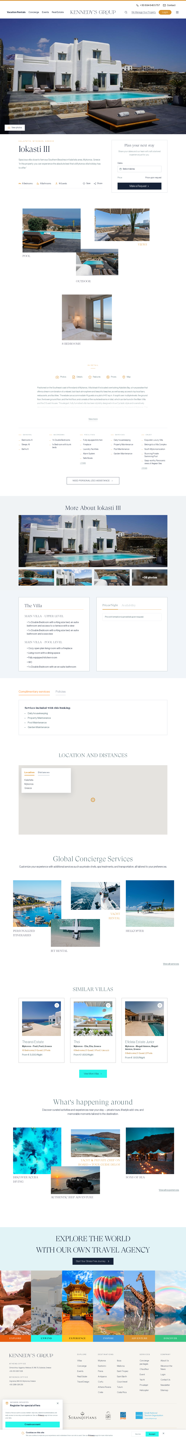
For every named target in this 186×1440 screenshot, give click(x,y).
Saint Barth (122, 1377)
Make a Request (138, 186)
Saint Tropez (122, 1371)
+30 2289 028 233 (16, 1384)
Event (142, 1374)
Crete (100, 1392)
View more (93, 419)
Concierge (33, 12)
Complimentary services (34, 691)
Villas (79, 1361)
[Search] (126, 12)
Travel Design (83, 1382)
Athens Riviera (104, 1387)
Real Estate (58, 12)
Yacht (142, 1380)
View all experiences (169, 1190)
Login (163, 1374)
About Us (165, 1361)
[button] (139, 169)
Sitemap (164, 1390)
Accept (152, 1434)
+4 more (144, 468)
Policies (61, 691)
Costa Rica (122, 1392)
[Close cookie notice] (163, 1433)
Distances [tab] (44, 772)
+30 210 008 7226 (16, 1371)
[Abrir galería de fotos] (93, 76)
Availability (128, 605)
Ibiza (119, 1361)
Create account (32, 1425)
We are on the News (166, 1367)
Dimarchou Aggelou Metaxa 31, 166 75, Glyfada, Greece (30, 1368)
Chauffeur (144, 1369)
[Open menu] (177, 12)
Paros (100, 1371)
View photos (16, 128)
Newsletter (165, 1385)
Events (45, 12)
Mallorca (121, 1366)
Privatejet (144, 1385)
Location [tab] (29, 772)
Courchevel (122, 1382)
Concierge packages (144, 1362)
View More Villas (91, 1074)
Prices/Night (110, 605)
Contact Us (165, 1380)
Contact (171, 5)
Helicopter (144, 1390)
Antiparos (102, 1377)
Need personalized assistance (91, 481)
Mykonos (102, 1361)
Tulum (120, 1387)
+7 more (83, 463)
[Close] (58, 1403)
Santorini (102, 1366)
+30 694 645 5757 (150, 5)
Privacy (91, 1435)
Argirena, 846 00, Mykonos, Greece (22, 1381)
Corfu (100, 1382)
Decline (138, 1434)
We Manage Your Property (144, 12)
